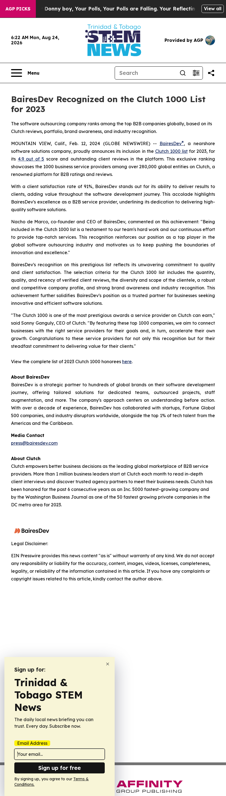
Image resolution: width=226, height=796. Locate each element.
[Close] (107, 664)
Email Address (32, 743)
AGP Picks (18, 9)
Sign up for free (59, 767)
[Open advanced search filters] (196, 73)
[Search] (182, 73)
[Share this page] (211, 72)
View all (212, 8)
